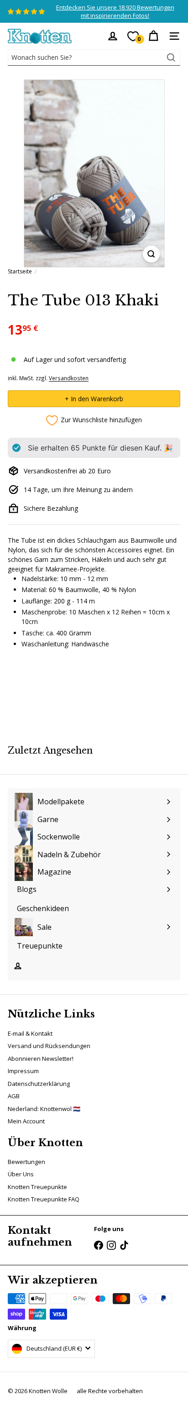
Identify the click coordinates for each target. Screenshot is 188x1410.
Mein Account (26, 1121)
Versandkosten (69, 378)
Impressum (23, 1071)
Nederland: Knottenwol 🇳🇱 (44, 1109)
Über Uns (21, 1174)
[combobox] (94, 57)
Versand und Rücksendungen (49, 1046)
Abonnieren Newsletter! (40, 1058)
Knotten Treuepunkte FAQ (43, 1199)
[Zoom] (151, 254)
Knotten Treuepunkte (37, 1187)
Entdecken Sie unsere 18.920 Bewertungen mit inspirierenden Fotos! (115, 11)
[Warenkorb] (153, 36)
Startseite (20, 271)
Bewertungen (26, 1162)
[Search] (171, 57)
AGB (14, 1096)
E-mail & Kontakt (30, 1033)
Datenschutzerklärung (39, 1084)
